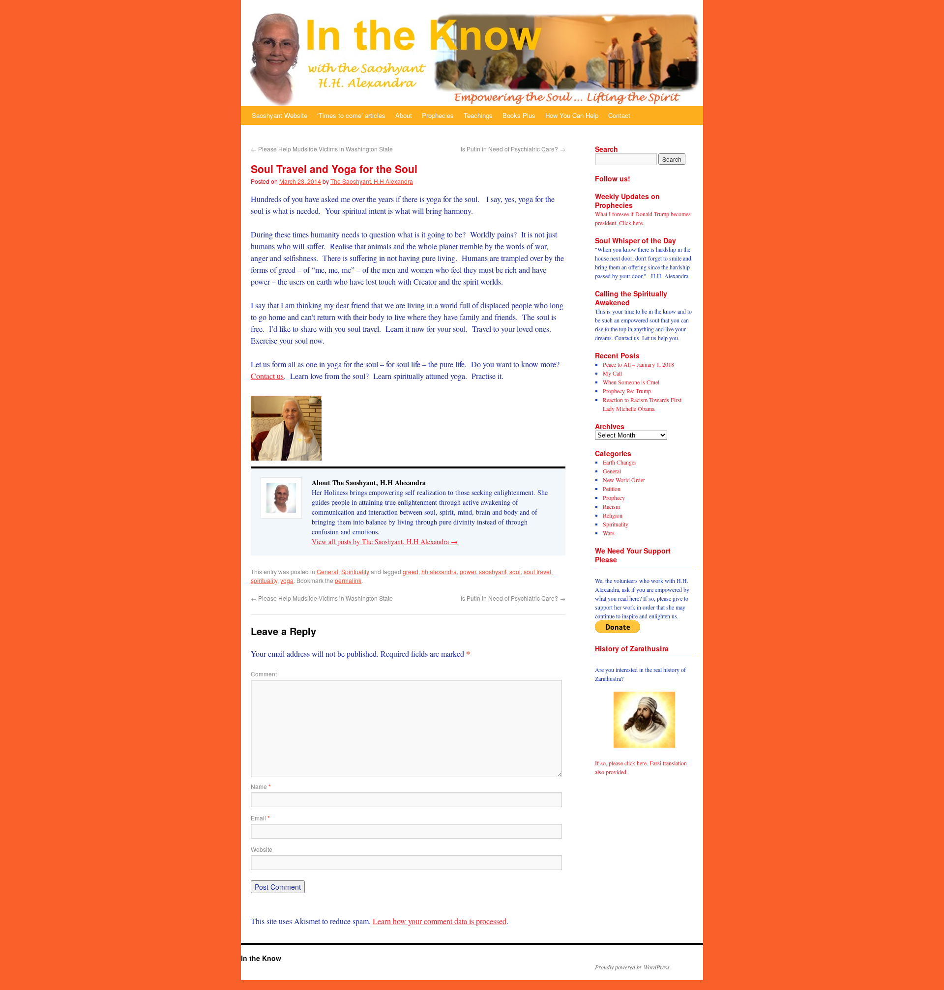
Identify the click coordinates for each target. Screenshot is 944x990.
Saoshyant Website (279, 115)
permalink (348, 580)
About (403, 115)
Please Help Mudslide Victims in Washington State (322, 149)
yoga (287, 580)
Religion (612, 515)
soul (515, 571)
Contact (619, 115)
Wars (609, 533)
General (327, 571)
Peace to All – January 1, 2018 (638, 364)
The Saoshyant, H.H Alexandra (371, 181)
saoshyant (492, 571)
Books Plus (518, 115)
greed (410, 571)
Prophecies (438, 115)
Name (261, 786)
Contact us (267, 376)
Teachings (478, 115)
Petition (611, 489)
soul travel (537, 571)
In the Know (261, 958)
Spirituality (355, 571)
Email (260, 818)
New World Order (624, 480)
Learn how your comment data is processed (439, 921)
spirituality (264, 580)
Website (261, 849)
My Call (612, 373)
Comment (264, 674)
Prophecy (614, 497)
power (468, 571)
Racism (611, 506)
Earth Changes (620, 462)
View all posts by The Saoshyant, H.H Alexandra (385, 541)
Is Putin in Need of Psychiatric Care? (513, 149)
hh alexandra (439, 571)
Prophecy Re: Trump (627, 391)
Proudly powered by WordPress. (633, 967)
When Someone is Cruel (631, 382)
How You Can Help (571, 115)
